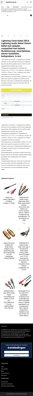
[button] (31, 15)
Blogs (2, 371)
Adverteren (4, 375)
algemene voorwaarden (7, 383)
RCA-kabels (16, 7)
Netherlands (11, 103)
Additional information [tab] (7, 117)
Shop (8, 7)
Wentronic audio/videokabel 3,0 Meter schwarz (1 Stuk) (9, 200)
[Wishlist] (31, 2)
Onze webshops (5, 373)
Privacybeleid (4, 381)
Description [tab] (5, 114)
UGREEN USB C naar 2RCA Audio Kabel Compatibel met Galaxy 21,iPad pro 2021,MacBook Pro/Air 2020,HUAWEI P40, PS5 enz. (9, 299)
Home (2, 7)
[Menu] (2, 2)
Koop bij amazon (16, 90)
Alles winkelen (4, 369)
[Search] (27, 2)
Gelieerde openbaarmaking (7, 386)
